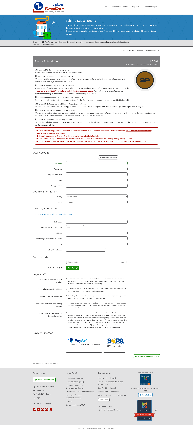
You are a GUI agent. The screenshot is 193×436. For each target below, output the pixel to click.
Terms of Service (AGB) (75, 382)
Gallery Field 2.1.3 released (108, 392)
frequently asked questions (81, 141)
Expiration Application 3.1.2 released (112, 395)
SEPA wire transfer (114, 346)
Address (59, 233)
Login (38, 398)
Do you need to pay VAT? (76, 405)
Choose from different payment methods (85, 344)
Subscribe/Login (150, 6)
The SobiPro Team (43, 394)
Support (135, 6)
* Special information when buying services (48, 304)
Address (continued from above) (49, 238)
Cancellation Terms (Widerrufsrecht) (80, 392)
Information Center (120, 6)
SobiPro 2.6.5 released (107, 388)
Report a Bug (106, 406)
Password (58, 169)
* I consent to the (49, 314)
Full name (58, 222)
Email (60, 180)
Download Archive (43, 403)
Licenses (69, 401)
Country (59, 197)
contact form (105, 42)
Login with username (109, 157)
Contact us (40, 390)
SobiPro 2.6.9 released (107, 378)
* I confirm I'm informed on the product (49, 280)
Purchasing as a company (51, 227)
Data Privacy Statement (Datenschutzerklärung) (75, 386)
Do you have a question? (45, 387)
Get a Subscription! (45, 379)
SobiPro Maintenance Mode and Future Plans (110, 383)
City (60, 244)
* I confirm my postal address (50, 289)
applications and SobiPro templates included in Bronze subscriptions (65, 91)
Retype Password (55, 174)
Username (58, 163)
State (60, 202)
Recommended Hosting (110, 410)
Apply (123, 262)
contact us (141, 141)
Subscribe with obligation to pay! (147, 356)
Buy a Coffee (146, 395)
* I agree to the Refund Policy (50, 296)
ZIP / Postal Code (55, 250)
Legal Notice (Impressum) (76, 378)
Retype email (56, 186)
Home (106, 6)
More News (104, 400)
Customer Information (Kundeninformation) (74, 396)
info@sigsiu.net (126, 42)
